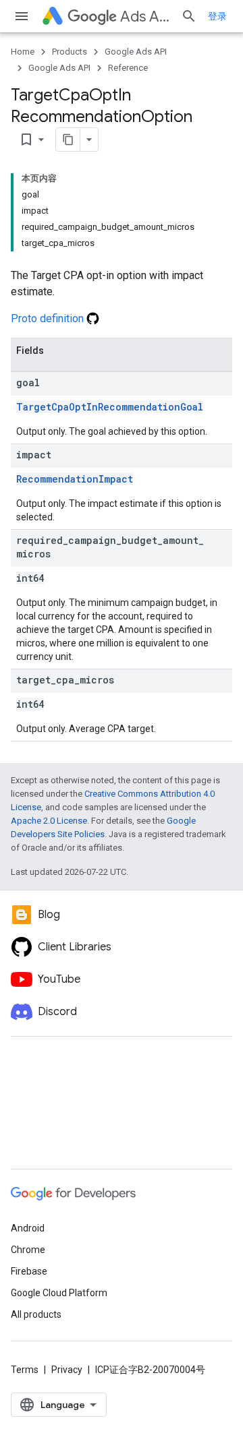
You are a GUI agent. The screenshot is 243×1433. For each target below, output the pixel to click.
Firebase (29, 1271)
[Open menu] (21, 16)
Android (28, 1228)
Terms (24, 1369)
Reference (128, 68)
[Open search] (189, 16)
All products (36, 1314)
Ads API (145, 16)
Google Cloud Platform (59, 1292)
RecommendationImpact (74, 478)
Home (22, 52)
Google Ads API (136, 52)
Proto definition (48, 318)
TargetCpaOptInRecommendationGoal (109, 406)
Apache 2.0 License (49, 821)
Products (69, 52)
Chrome (28, 1249)
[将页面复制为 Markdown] (68, 139)
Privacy (66, 1369)
